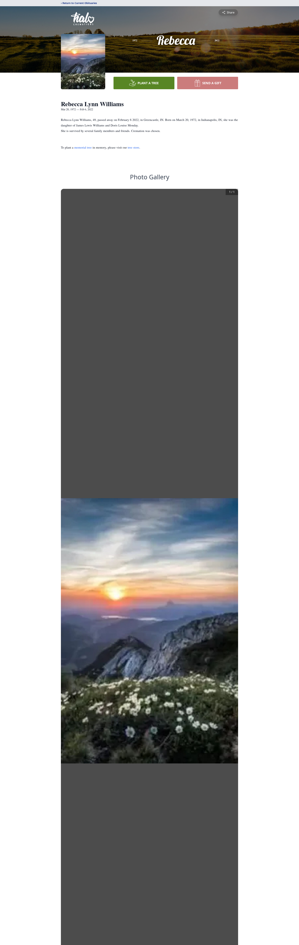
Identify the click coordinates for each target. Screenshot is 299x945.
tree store (133, 147)
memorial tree (83, 147)
